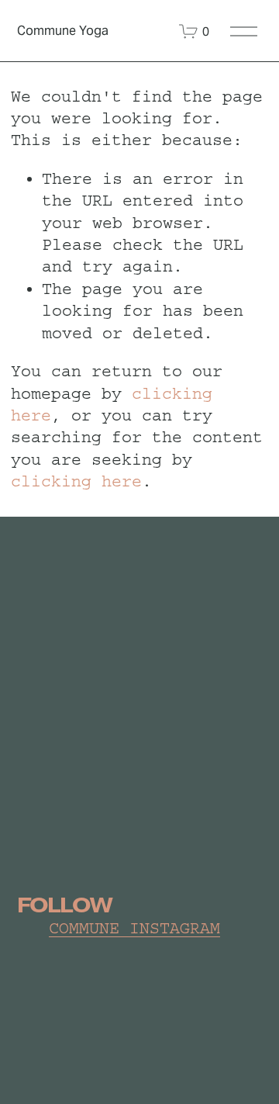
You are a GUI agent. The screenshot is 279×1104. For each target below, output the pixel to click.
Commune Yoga (62, 30)
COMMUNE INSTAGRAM (134, 928)
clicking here (76, 481)
